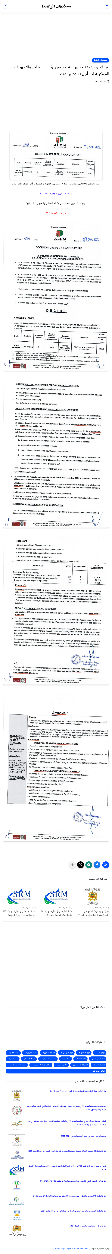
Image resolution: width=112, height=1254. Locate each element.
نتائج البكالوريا (99, 1065)
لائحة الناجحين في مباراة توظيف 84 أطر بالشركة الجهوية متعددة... (56, 913)
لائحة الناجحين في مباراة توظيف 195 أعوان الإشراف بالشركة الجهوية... (19, 913)
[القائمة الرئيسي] (107, 6)
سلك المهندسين (98, 1059)
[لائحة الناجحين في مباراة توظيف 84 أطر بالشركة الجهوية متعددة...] (56, 896)
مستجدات (66, 1059)
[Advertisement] (56, 37)
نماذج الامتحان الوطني (17, 1065)
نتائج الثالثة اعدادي (80, 1065)
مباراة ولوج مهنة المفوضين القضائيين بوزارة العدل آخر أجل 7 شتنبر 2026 (78, 1091)
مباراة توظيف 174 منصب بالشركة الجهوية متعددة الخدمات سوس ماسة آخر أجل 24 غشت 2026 (69, 1196)
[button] (97, 864)
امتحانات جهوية (49, 1052)
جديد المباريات (31, 1052)
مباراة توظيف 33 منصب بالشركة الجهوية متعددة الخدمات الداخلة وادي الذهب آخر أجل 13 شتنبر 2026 (67, 1151)
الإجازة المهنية (84, 1052)
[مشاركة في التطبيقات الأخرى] (72, 864)
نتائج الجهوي (62, 1065)
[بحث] (5, 6)
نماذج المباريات (98, 1071)
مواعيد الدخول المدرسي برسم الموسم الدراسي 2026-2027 (83, 1136)
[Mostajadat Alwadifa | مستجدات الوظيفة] (56, 6)
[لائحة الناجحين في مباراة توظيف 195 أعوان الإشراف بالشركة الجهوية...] (19, 896)
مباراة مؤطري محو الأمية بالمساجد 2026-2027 (88, 1226)
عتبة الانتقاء (81, 1059)
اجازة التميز (100, 1052)
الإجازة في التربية (67, 1052)
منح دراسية (13, 1059)
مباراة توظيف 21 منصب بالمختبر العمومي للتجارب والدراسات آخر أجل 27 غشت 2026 (73, 1211)
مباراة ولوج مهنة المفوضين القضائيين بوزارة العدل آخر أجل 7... (93, 913)
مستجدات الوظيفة (100, 60)
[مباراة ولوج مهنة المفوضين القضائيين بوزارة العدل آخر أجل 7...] (92, 896)
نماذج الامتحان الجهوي (42, 1065)
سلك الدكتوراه (14, 1052)
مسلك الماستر (29, 1059)
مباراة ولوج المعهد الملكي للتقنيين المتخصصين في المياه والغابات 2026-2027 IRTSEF (73, 1181)
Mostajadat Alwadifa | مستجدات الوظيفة (70, 1248)
